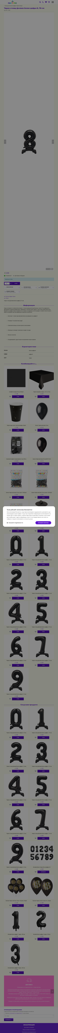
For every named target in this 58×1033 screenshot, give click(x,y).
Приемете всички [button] (43, 522)
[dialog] (29, 516)
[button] (15, 523)
